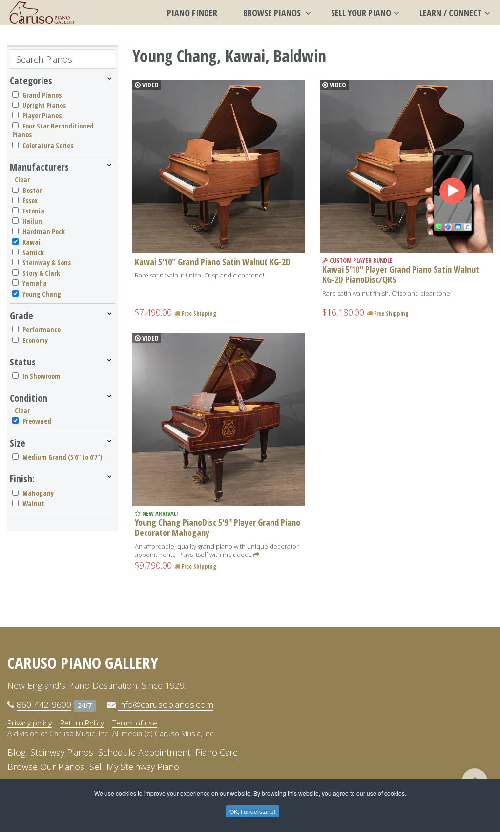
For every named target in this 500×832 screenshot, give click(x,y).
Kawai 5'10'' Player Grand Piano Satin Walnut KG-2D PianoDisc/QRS (400, 274)
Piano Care (216, 752)
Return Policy (82, 722)
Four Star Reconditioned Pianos (53, 130)
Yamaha (34, 283)
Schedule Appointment (144, 752)
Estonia (33, 210)
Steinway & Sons (46, 262)
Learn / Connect (450, 13)
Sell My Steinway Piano (134, 766)
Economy (35, 340)
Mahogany (38, 493)
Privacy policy (29, 722)
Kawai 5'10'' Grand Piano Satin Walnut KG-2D (213, 262)
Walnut (33, 503)
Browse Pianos (273, 13)
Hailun (32, 221)
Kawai (31, 242)
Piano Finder (192, 13)
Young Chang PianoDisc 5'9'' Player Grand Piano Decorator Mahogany (217, 527)
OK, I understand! (252, 811)
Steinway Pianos (61, 752)
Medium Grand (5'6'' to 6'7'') (62, 457)
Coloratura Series (47, 145)
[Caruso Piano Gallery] (41, 12)
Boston (32, 190)
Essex (30, 200)
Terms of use (134, 722)
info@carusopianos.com (165, 704)
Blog (16, 752)
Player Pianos (42, 115)
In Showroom (41, 376)
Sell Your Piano (361, 13)
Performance (41, 329)
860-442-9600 (44, 704)
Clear (22, 179)
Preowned (36, 421)
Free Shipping (198, 313)
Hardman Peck (43, 231)
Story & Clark (41, 272)
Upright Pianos (44, 105)
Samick (33, 252)
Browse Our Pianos (45, 766)
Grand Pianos (42, 95)
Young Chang (41, 294)
